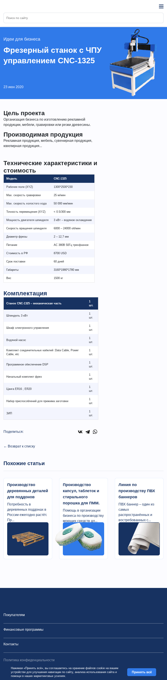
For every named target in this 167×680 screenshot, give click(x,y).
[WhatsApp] (95, 431)
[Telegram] (87, 431)
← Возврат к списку (19, 446)
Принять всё (142, 672)
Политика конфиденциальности (29, 660)
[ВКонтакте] (80, 431)
